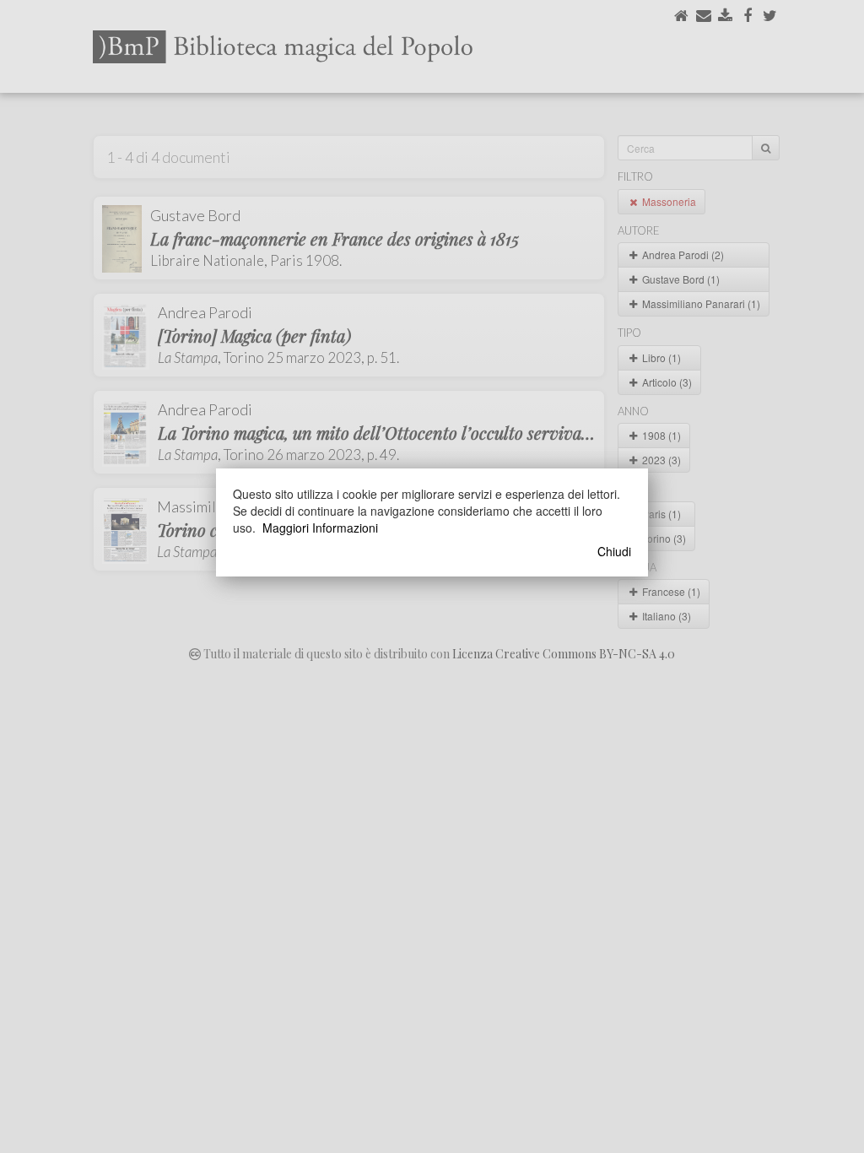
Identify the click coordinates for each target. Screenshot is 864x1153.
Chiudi (614, 551)
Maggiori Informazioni (320, 527)
